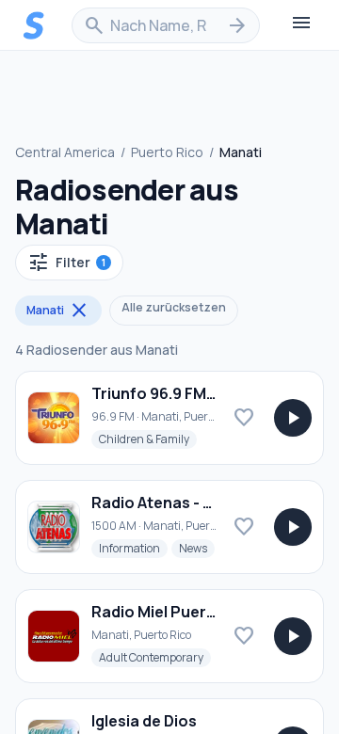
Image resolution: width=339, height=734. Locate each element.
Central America (65, 152)
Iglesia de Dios (144, 720)
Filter (66, 262)
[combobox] (166, 25)
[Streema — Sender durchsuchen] (34, 25)
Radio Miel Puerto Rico (175, 611)
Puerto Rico (167, 152)
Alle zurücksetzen (173, 307)
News (197, 547)
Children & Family (148, 438)
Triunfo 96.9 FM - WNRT (178, 393)
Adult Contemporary (155, 656)
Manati (58, 310)
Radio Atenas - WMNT (171, 502)
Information (133, 547)
